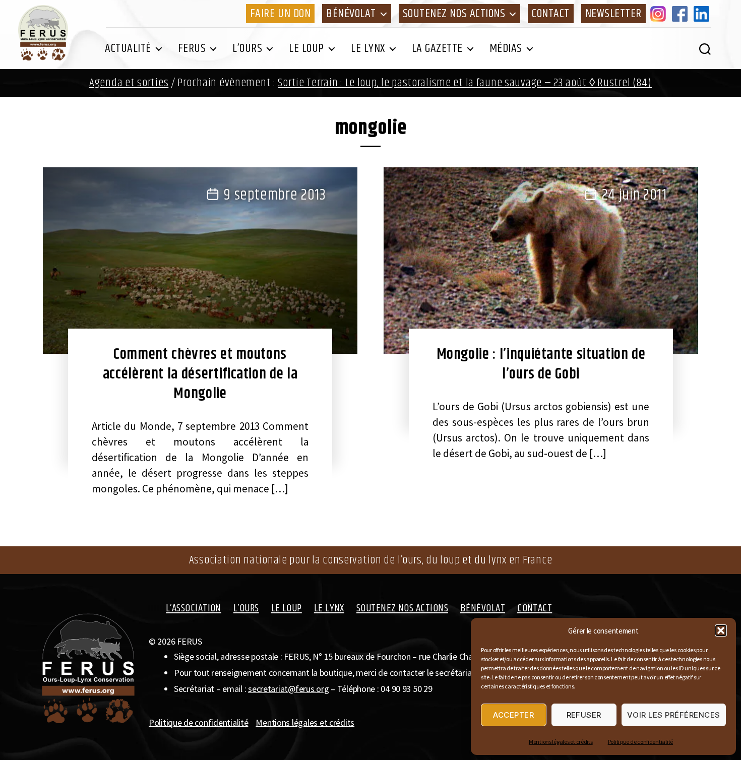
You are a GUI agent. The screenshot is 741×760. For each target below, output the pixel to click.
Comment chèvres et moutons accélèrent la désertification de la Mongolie (200, 374)
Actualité (128, 48)
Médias (505, 48)
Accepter (513, 715)
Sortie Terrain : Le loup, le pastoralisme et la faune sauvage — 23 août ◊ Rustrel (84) (465, 83)
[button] (721, 630)
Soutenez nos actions (454, 14)
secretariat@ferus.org (288, 688)
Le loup (306, 48)
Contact (551, 14)
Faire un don (280, 14)
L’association (193, 608)
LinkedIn (703, 14)
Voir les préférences (673, 715)
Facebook (681, 14)
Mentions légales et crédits (561, 741)
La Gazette (437, 48)
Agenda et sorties (128, 83)
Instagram (659, 14)
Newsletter (613, 14)
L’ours (247, 48)
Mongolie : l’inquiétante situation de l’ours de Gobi (541, 364)
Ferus (192, 48)
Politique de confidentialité (640, 741)
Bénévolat (351, 14)
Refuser (584, 715)
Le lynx (368, 48)
